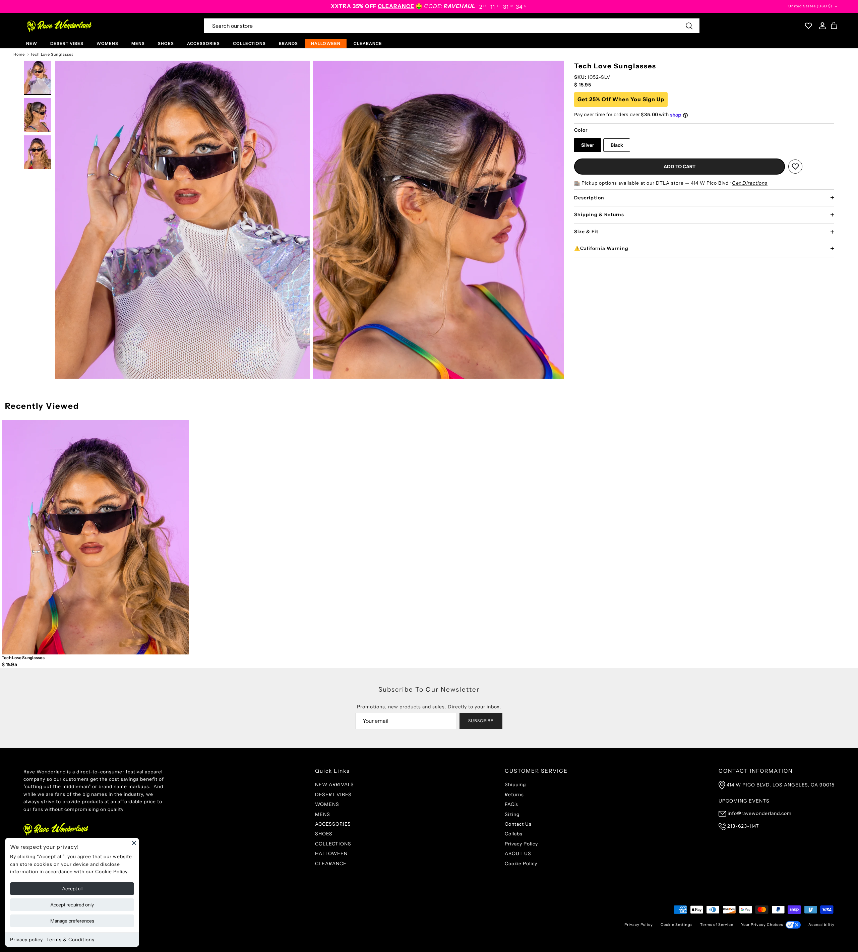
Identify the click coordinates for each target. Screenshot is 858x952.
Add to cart (679, 167)
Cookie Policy (521, 864)
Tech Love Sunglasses (51, 54)
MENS (138, 43)
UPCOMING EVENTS (744, 801)
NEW (31, 43)
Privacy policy (26, 940)
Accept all (72, 889)
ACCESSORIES (203, 43)
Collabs (514, 834)
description (589, 198)
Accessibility (821, 924)
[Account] (821, 26)
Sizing (512, 814)
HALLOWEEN (326, 43)
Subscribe (481, 720)
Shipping (515, 784)
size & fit (586, 232)
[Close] (134, 843)
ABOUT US (518, 853)
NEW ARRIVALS (334, 784)
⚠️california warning (601, 248)
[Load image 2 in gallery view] (182, 220)
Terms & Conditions (70, 940)
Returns (514, 794)
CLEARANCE (368, 43)
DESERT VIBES (66, 43)
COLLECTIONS (249, 43)
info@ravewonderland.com (760, 813)
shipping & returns (599, 214)
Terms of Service (716, 924)
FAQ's (511, 804)
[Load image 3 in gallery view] (440, 220)
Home (19, 54)
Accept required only (72, 905)
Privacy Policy (521, 844)
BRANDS (288, 43)
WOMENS (107, 43)
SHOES (166, 43)
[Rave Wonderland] (59, 25)
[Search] (689, 26)
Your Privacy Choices (762, 924)
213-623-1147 (743, 826)
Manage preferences (72, 921)
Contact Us (518, 824)
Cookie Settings (676, 924)
